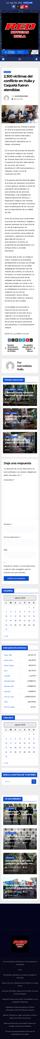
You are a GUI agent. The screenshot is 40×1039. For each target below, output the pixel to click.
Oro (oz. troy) (9, 697)
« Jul (6, 636)
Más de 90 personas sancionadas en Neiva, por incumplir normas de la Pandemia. (20, 1024)
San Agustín (10, 857)
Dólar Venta (8, 660)
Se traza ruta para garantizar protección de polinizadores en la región (20, 1032)
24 (6, 625)
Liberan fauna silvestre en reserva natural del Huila (19, 395)
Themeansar (20, 964)
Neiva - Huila (10, 808)
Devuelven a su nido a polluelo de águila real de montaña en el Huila (20, 863)
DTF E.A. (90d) (9, 707)
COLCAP (7, 676)
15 (29, 616)
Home (20, 969)
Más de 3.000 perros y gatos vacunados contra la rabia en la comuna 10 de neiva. (20, 1016)
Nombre (8, 524)
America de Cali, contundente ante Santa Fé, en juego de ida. (20, 984)
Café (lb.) (7, 691)
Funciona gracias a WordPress (13, 961)
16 (34, 616)
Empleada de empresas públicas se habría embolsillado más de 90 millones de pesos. (20, 1008)
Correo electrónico (12, 537)
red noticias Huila (21, 96)
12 (15, 616)
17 (6, 621)
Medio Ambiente (11, 389)
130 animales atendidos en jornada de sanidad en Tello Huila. (20, 976)
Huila (7, 413)
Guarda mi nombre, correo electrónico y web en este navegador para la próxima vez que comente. (19, 569)
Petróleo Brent (9, 681)
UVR (5, 702)
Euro (5, 671)
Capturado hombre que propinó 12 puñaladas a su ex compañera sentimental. (20, 1000)
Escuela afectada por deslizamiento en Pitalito (13, 348)
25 (11, 625)
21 (24, 621)
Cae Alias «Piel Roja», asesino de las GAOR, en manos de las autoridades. (20, 992)
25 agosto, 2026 (14, 818)
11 (11, 616)
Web (5, 550)
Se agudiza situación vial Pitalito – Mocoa (27, 348)
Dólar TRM (8, 655)
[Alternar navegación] (19, 59)
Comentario (9, 480)
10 (6, 616)
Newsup (32, 961)
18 (11, 621)
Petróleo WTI (9, 686)
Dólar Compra (9, 665)
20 (20, 621)
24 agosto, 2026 (14, 842)
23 (34, 621)
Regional (7, 72)
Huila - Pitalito (11, 833)
